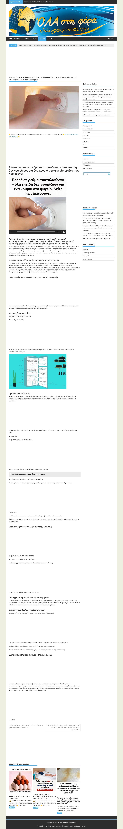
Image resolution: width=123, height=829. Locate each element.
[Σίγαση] (61, 232)
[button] (37, 205)
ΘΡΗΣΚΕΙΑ (27, 39)
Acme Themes (80, 826)
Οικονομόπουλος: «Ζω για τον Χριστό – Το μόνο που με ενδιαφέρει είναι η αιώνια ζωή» (26, 726)
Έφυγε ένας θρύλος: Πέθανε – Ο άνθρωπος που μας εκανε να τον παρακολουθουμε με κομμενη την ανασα (98, 104)
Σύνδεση (85, 159)
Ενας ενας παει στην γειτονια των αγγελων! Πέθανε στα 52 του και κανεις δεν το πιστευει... (54, 2)
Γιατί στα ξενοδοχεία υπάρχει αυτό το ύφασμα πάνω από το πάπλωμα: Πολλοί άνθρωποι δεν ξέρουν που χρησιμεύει (63, 727)
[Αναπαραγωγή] (11, 232)
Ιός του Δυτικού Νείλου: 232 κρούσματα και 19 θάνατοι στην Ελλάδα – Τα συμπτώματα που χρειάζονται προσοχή (97, 97)
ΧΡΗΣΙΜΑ (42, 39)
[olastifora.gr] (61, 35)
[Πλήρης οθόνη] (64, 232)
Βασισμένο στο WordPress (46, 826)
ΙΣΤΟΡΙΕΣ (86, 135)
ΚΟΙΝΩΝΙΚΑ (17, 39)
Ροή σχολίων (87, 165)
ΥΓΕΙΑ (35, 39)
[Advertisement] (44, 62)
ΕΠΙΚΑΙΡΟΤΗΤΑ (88, 129)
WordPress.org (87, 168)
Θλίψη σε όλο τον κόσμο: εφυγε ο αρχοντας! (96, 115)
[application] (37, 205)
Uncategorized (87, 126)
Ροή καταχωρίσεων (89, 162)
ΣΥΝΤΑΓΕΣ (51, 39)
